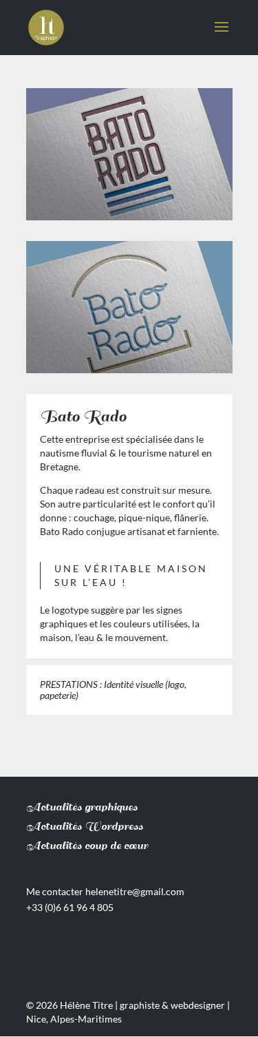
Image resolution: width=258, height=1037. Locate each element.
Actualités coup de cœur (87, 846)
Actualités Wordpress (84, 826)
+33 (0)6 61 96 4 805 (70, 907)
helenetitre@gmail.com (134, 891)
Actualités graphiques (82, 807)
